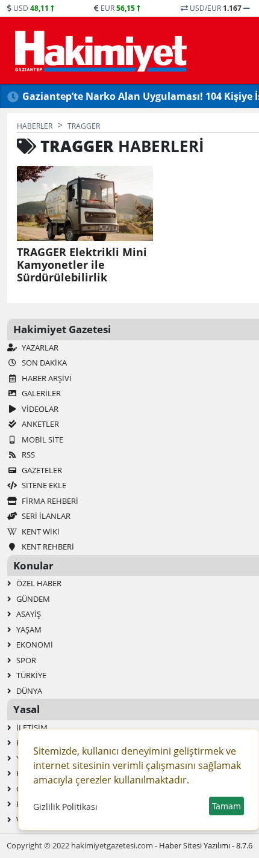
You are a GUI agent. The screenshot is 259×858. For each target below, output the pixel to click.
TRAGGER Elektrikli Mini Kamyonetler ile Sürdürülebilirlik (82, 265)
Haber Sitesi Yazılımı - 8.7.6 (205, 845)
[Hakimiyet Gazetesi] (99, 50)
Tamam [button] (226, 806)
